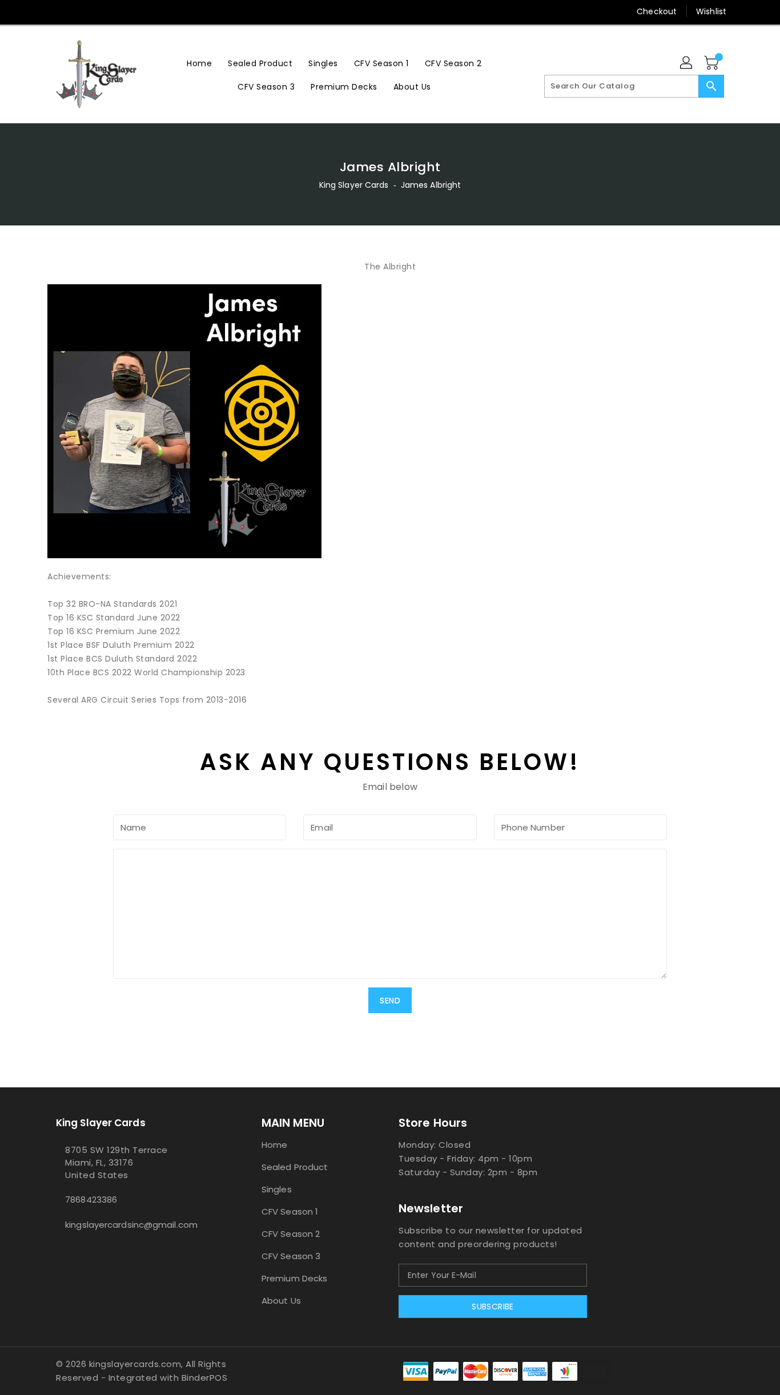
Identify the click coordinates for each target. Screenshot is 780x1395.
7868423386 (91, 1199)
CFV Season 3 (291, 1256)
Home (274, 1145)
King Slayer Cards (354, 185)
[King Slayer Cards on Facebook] (40, 11)
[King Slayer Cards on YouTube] (105, 11)
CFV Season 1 (290, 1211)
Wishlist (711, 11)
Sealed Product (295, 1167)
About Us (281, 1301)
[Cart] (712, 63)
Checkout (657, 11)
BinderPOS (205, 1378)
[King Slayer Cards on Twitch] (126, 11)
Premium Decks (294, 1278)
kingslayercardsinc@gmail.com (131, 1225)
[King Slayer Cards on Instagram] (83, 11)
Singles (277, 1189)
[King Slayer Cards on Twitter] (61, 11)
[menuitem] (199, 63)
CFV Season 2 (291, 1234)
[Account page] (687, 63)
